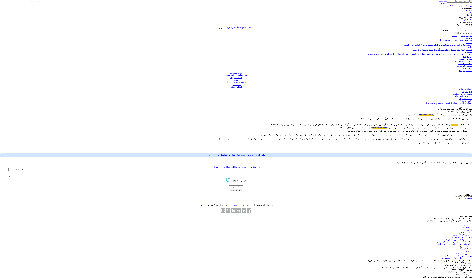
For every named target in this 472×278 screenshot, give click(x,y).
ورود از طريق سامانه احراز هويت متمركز (236, 27)
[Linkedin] (233, 210)
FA (445, 3)
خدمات (469, 43)
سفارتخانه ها (467, 230)
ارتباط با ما (467, 57)
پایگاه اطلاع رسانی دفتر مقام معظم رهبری (454, 242)
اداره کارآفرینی (441, 50)
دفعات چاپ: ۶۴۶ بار (242, 205)
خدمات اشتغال (450, 45)
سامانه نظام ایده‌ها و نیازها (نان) (377, 54)
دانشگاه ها (468, 225)
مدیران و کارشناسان (464, 40)
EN (442, 3)
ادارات (469, 47)
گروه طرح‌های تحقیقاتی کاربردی (459, 50)
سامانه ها (468, 52)
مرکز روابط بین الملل (463, 253)
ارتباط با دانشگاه (465, 249)
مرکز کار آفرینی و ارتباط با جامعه (458, 6)
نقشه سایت (467, 251)
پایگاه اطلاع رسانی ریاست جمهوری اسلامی (454, 244)
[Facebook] (249, 210)
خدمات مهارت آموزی (464, 45)
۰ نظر (201, 205)
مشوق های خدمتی (464, 198)
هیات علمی (467, 10)
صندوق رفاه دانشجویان (462, 235)
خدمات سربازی (425, 45)
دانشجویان (468, 13)
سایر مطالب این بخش (251, 167)
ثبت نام (455, 36)
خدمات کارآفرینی (438, 45)
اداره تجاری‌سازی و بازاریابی (424, 50)
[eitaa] (223, 210)
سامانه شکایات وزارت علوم (460, 237)
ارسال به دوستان (219, 167)
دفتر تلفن (443, 1)
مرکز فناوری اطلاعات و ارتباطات (458, 256)
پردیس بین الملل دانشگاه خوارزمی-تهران (455, 258)
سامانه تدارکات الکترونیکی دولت (458, 239)
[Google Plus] (228, 210)
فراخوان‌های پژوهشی (411, 45)
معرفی (469, 38)
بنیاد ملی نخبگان (465, 232)
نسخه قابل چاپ (234, 167)
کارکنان (469, 15)
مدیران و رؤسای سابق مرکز (444, 40)
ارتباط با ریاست (465, 20)
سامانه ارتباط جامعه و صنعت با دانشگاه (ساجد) (409, 54)
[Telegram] (238, 210)
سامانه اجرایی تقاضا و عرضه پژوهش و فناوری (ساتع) (450, 54)
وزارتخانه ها (467, 228)
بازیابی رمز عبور (465, 36)
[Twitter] (244, 210)
